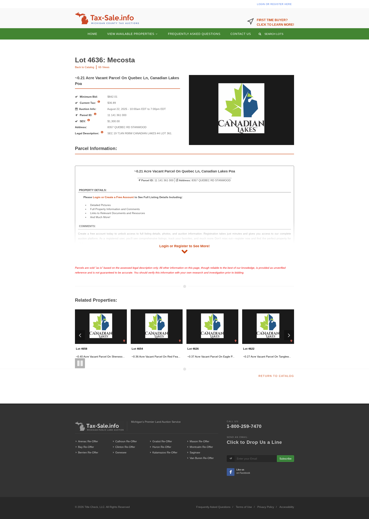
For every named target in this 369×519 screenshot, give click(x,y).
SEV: (82, 121)
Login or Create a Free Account (113, 197)
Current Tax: (88, 102)
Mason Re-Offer (199, 441)
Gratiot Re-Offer (162, 441)
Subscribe (285, 458)
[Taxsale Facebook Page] (230, 472)
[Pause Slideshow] (80, 363)
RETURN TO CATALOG (276, 375)
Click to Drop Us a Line (254, 442)
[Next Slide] (289, 335)
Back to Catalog (84, 67)
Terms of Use (244, 506)
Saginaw (195, 452)
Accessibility (286, 506)
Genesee (120, 452)
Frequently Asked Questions (213, 506)
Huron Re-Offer (161, 446)
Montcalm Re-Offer (201, 446)
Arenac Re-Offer (88, 441)
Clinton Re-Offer (125, 446)
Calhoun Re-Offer (126, 441)
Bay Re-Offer (86, 446)
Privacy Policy (265, 506)
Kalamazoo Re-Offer (164, 452)
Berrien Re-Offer (88, 452)
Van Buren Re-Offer (202, 458)
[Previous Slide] (80, 335)
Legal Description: (87, 133)
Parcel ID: (86, 115)
